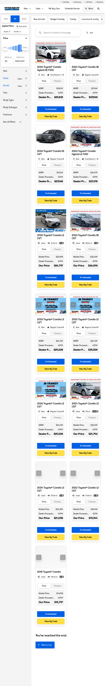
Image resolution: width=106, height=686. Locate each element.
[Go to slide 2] (46, 60)
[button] (38, 52)
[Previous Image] (38, 52)
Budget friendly (57, 19)
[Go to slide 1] (42, 60)
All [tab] (15, 19)
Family (73, 19)
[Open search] (98, 9)
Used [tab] (24, 19)
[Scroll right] (102, 19)
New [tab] (6, 19)
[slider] (5, 47)
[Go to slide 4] (55, 60)
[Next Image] (62, 52)
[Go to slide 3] (50, 60)
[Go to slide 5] (59, 60)
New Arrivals (39, 19)
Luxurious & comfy (90, 19)
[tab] (44, 81)
